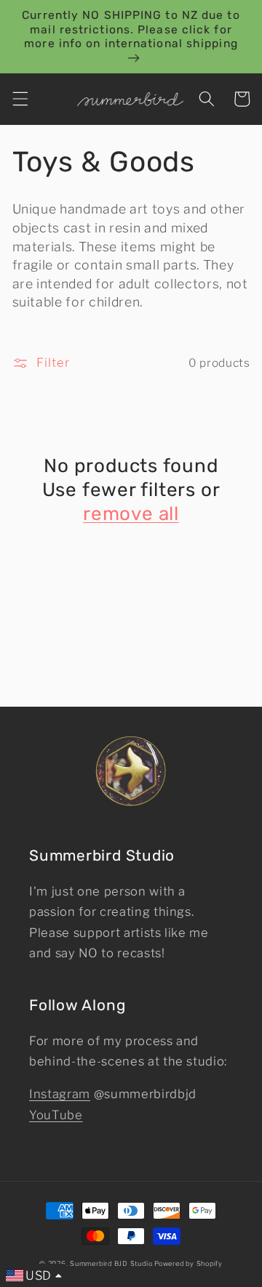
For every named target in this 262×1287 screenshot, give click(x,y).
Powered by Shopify (188, 1263)
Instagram (59, 1094)
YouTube (56, 1115)
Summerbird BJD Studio (111, 1263)
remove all (131, 514)
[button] (19, 98)
